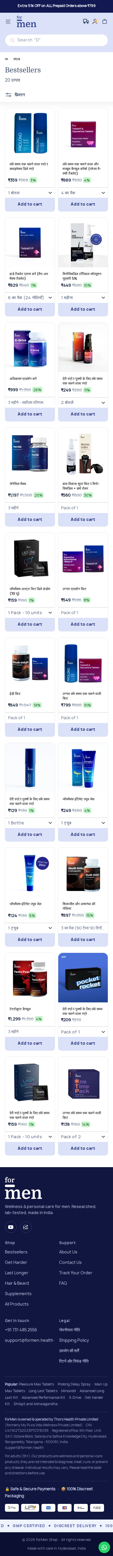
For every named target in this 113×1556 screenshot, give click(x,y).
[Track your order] (86, 21)
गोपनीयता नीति (69, 1330)
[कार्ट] (104, 21)
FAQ (63, 1284)
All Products (17, 1304)
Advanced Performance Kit (43, 1397)
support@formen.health (29, 1341)
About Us (68, 1252)
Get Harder (16, 1263)
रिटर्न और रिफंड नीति (74, 1361)
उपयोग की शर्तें (69, 1351)
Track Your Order (75, 1273)
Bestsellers (16, 1252)
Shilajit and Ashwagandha (36, 1403)
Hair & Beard (17, 1284)
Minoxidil (68, 1390)
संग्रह (16, 59)
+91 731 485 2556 (21, 1330)
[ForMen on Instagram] (26, 1227)
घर (6, 59)
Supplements (18, 1294)
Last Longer (16, 1273)
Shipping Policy (74, 1341)
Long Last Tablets (43, 1390)
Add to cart (30, 204)
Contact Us (70, 1263)
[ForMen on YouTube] (11, 1227)
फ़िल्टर (19, 95)
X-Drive (75, 1397)
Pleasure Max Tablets (36, 1384)
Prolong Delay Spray (74, 1384)
